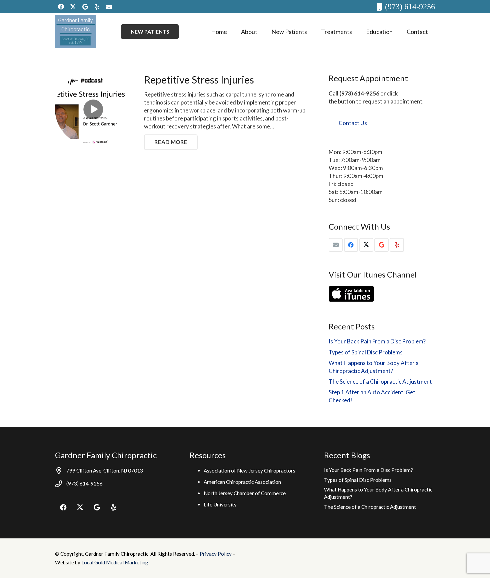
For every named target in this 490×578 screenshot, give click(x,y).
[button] (262, 31)
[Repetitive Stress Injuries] (93, 109)
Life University (220, 504)
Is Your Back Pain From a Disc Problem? (377, 341)
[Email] (336, 245)
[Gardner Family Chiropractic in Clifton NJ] (75, 31)
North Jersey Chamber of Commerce (245, 493)
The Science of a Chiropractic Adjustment (380, 381)
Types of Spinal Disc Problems (366, 352)
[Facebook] (61, 7)
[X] (73, 7)
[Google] (85, 7)
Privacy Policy (216, 554)
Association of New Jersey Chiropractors (249, 471)
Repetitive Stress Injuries (199, 80)
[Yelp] (97, 7)
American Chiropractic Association (242, 482)
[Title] (109, 7)
